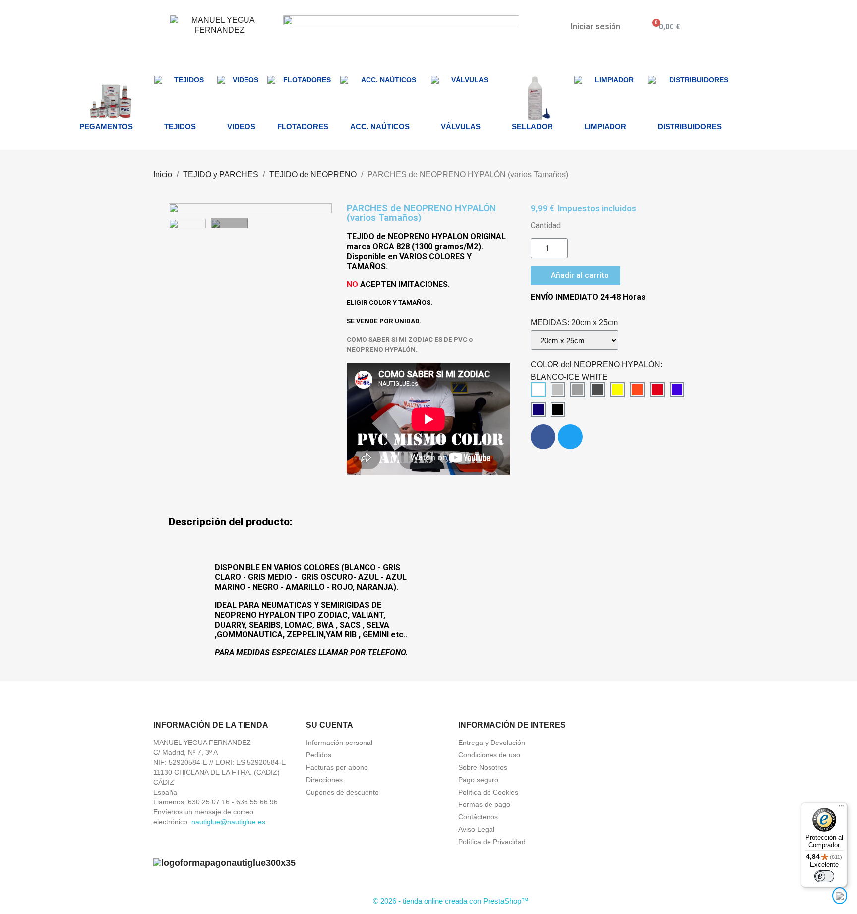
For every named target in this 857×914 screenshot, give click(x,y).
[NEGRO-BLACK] (558, 409)
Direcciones (324, 780)
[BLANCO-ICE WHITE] (538, 389)
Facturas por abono (337, 767)
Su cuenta (329, 725)
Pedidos (318, 755)
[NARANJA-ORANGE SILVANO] (637, 389)
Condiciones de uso (489, 755)
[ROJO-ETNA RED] (657, 389)
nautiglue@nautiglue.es (228, 822)
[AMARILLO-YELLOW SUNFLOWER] (617, 389)
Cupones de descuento (342, 792)
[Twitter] (570, 436)
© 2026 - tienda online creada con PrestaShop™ (451, 901)
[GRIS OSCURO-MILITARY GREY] (597, 389)
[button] (178, 208)
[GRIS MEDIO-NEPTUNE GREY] (577, 389)
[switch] (824, 876)
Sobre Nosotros (482, 767)
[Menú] (841, 808)
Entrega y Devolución (491, 742)
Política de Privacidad (492, 842)
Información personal (339, 742)
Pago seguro (478, 780)
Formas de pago (484, 804)
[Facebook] (543, 436)
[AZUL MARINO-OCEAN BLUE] (538, 409)
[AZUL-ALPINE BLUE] (677, 389)
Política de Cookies (488, 792)
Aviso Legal (476, 829)
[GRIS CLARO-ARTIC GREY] (558, 389)
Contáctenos (478, 817)
